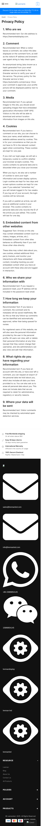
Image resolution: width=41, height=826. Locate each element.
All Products (7, 781)
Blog (4, 771)
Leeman (6, 767)
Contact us (7, 778)
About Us (6, 774)
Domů (3, 17)
